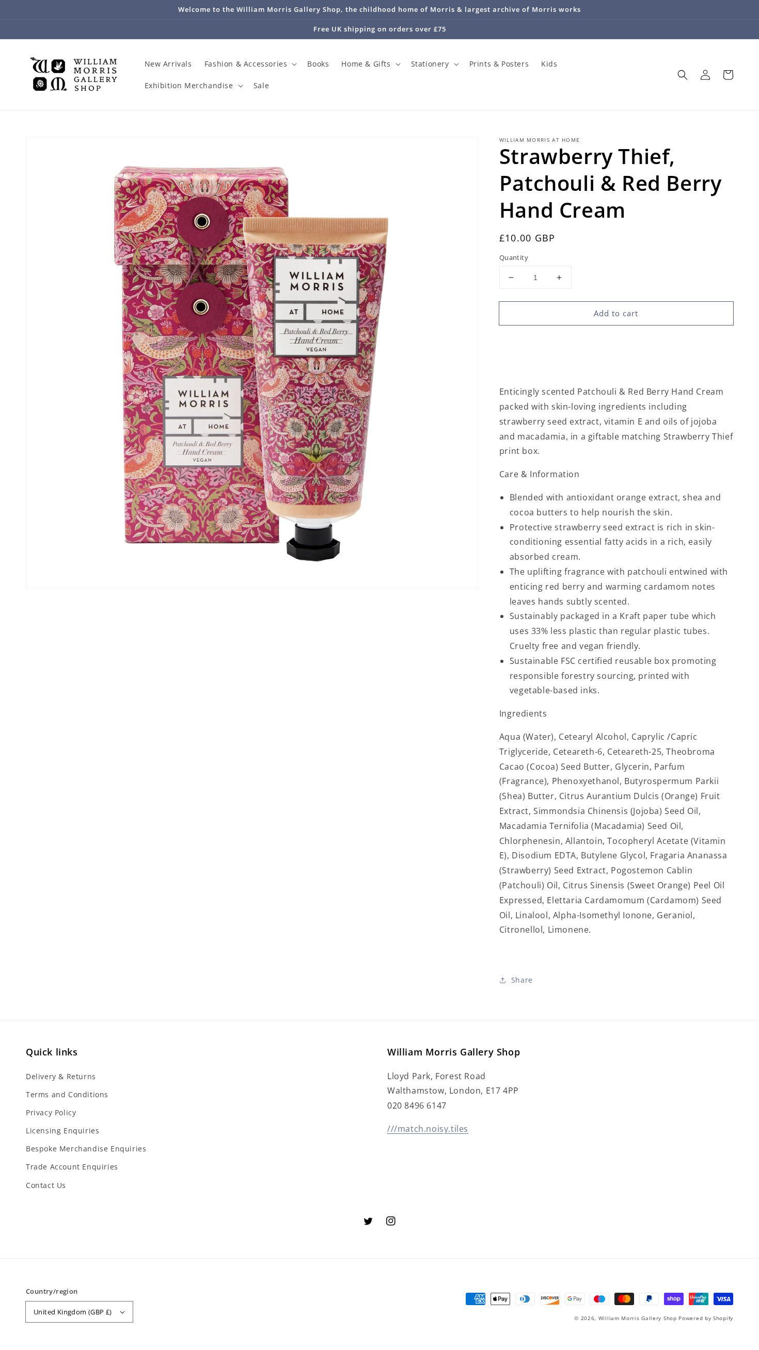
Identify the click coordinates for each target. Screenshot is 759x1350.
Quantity (513, 257)
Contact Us (46, 1185)
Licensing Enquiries (62, 1130)
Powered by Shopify (705, 1318)
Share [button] (522, 980)
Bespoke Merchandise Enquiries (86, 1148)
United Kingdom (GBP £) (73, 1311)
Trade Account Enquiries (72, 1167)
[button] (682, 74)
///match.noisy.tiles (427, 1128)
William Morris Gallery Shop (637, 1318)
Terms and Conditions (67, 1094)
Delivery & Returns (61, 1076)
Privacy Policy (51, 1112)
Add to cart (616, 313)
